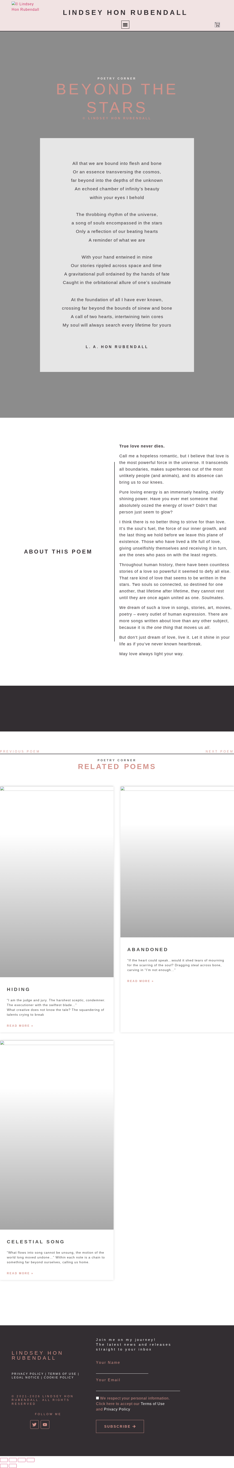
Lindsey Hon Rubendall (38, 1355)
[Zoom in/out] (4, 1460)
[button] (125, 25)
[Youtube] (45, 1424)
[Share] (22, 1460)
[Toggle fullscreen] (13, 1460)
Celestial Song (36, 1241)
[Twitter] (34, 1424)
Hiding (18, 989)
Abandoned (147, 949)
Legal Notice (26, 1377)
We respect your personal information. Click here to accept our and (133, 1403)
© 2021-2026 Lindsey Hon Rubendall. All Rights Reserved (43, 1400)
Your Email (108, 1380)
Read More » (20, 1025)
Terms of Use (62, 1373)
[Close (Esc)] (31, 1460)
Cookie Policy (59, 1377)
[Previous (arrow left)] (4, 1466)
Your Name (108, 1362)
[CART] (217, 24)
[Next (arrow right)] (13, 1466)
